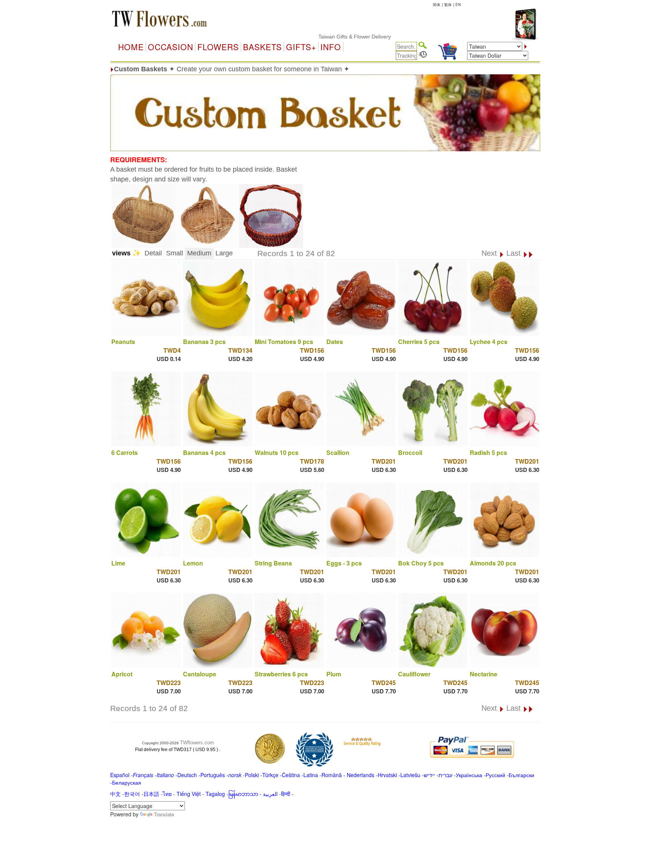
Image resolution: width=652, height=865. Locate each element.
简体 (436, 4)
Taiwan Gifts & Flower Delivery (332, 37)
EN (458, 4)
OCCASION (170, 47)
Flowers (218, 47)
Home (131, 47)
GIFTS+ (301, 47)
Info (330, 47)
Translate (164, 814)
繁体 (448, 4)
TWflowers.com (197, 742)
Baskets (262, 47)
